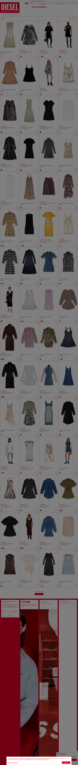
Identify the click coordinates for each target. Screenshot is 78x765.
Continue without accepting (13, 762)
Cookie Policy (46, 759)
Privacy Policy (39, 759)
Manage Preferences (29, 759)
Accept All (66, 762)
